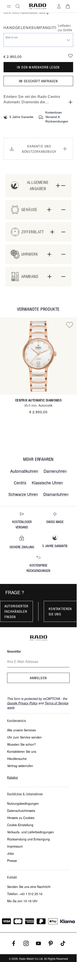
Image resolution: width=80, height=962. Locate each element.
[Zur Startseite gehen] (37, 6)
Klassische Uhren (47, 482)
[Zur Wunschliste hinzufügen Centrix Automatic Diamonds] (69, 324)
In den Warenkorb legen (38, 67)
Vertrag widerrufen (20, 765)
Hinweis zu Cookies (20, 817)
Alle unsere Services (21, 730)
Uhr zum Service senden (24, 737)
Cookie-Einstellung (20, 825)
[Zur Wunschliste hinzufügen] (70, 55)
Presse (12, 860)
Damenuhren (55, 471)
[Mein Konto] (58, 6)
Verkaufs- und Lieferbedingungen (30, 832)
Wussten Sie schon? (21, 744)
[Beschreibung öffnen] (70, 102)
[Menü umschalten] (8, 6)
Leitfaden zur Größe (65, 27)
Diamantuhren (55, 494)
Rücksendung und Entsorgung (28, 839)
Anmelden (38, 678)
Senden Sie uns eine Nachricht (28, 886)
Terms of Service (56, 703)
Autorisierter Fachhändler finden (16, 611)
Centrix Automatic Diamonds (38, 400)
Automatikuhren (24, 471)
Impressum (15, 846)
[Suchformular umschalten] (17, 6)
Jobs (10, 853)
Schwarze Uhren (23, 494)
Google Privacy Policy (22, 703)
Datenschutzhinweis (21, 810)
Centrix (20, 482)
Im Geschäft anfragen (38, 81)
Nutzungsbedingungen (23, 803)
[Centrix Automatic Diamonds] (38, 356)
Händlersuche (17, 758)
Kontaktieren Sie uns (60, 611)
